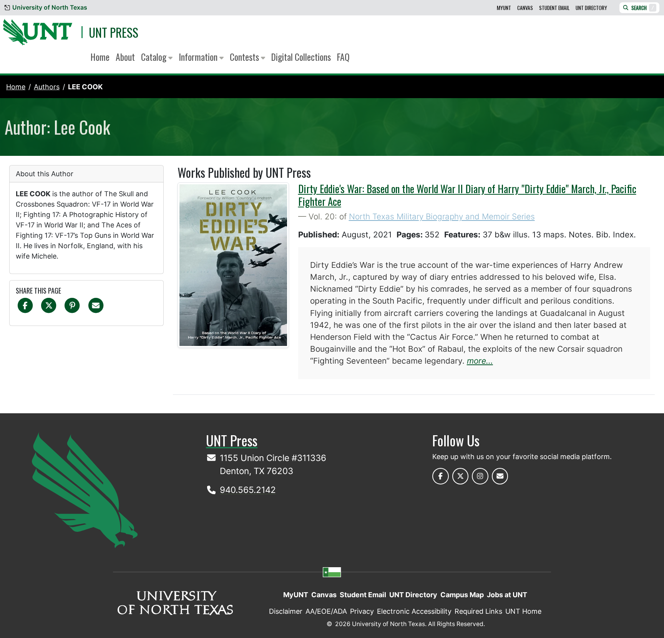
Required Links (478, 611)
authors (47, 87)
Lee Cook (85, 87)
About (125, 56)
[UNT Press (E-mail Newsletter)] (500, 476)
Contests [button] (245, 56)
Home (100, 56)
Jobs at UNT (507, 595)
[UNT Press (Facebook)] (440, 476)
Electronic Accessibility (414, 611)
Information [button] (199, 56)
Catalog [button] (154, 56)
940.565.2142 (248, 489)
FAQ (343, 56)
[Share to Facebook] (25, 305)
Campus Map (462, 595)
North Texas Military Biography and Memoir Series (442, 216)
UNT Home (523, 611)
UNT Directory (591, 8)
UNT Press (113, 32)
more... (480, 361)
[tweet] (48, 305)
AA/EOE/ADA (326, 611)
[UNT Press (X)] (460, 476)
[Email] (95, 305)
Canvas (525, 8)
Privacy (362, 611)
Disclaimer (285, 611)
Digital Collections (301, 56)
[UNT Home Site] (85, 489)
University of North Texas (49, 7)
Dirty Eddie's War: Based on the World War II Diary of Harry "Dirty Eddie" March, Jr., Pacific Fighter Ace (467, 195)
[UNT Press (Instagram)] (480, 476)
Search (642, 8)
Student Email (554, 8)
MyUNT (504, 8)
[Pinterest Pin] (72, 305)
